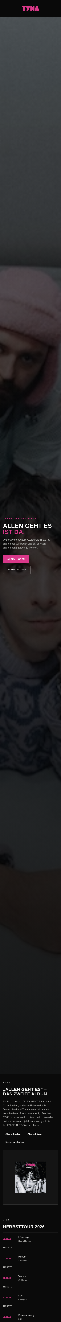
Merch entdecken (14, 1142)
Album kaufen (16, 570)
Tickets (7, 1248)
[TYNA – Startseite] (30, 8)
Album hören (16, 559)
